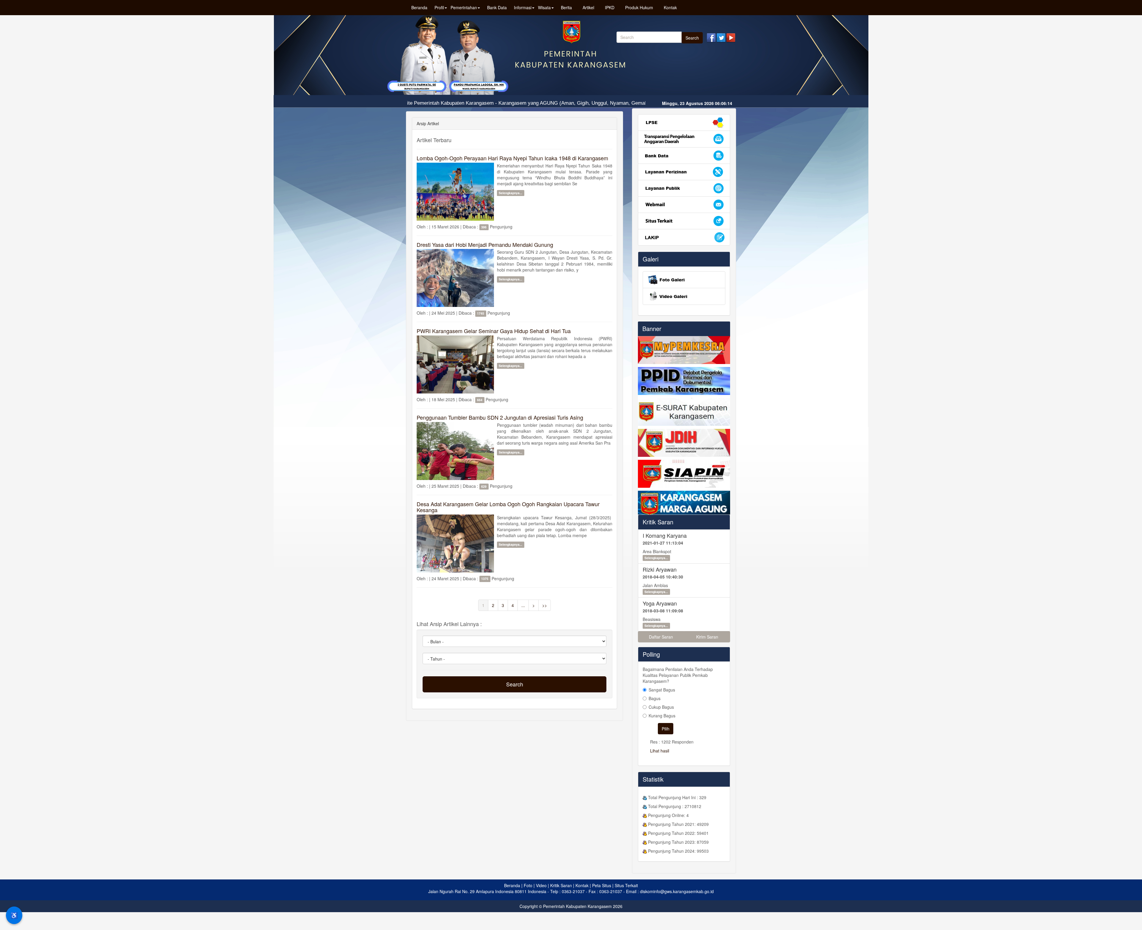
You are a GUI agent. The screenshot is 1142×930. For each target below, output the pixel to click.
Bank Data (497, 7)
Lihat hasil (659, 751)
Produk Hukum (639, 7)
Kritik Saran (658, 521)
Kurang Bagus (662, 716)
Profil (439, 7)
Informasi (522, 7)
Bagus (655, 698)
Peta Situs (601, 885)
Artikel (588, 7)
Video (541, 885)
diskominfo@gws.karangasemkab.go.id (677, 891)
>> (544, 605)
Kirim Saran (707, 637)
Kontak (670, 7)
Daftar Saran (661, 637)
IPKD (609, 7)
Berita (566, 7)
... (523, 605)
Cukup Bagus (661, 707)
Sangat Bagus (662, 690)
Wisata (544, 7)
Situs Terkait (626, 885)
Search (692, 38)
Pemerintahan (464, 7)
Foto (528, 885)
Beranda (419, 7)
